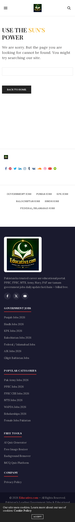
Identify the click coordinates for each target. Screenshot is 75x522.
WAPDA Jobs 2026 (15, 407)
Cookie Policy (22, 510)
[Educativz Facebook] (7, 296)
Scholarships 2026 (15, 414)
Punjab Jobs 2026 (14, 317)
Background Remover (17, 456)
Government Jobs (19, 193)
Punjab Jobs (44, 193)
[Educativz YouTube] (25, 296)
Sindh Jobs (52, 201)
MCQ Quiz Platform (16, 463)
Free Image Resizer (16, 449)
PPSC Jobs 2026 (14, 386)
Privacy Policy (13, 482)
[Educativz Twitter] (16, 296)
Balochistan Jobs (28, 201)
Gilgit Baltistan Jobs (16, 358)
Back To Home (16, 89)
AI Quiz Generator (15, 442)
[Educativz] (38, 8)
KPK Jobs (62, 193)
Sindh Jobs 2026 (14, 324)
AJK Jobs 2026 (12, 351)
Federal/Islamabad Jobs (37, 208)
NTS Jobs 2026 (13, 400)
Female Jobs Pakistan (17, 420)
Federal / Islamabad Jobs (19, 344)
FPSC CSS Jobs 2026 (16, 393)
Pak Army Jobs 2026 (16, 380)
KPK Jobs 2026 (13, 331)
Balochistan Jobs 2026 (17, 337)
